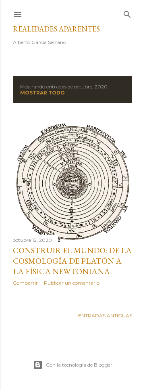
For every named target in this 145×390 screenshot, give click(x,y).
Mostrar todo (42, 93)
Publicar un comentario (71, 283)
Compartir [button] (25, 283)
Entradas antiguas (105, 315)
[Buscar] (127, 13)
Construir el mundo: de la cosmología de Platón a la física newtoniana (72, 261)
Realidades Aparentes (56, 29)
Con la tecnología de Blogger (79, 365)
